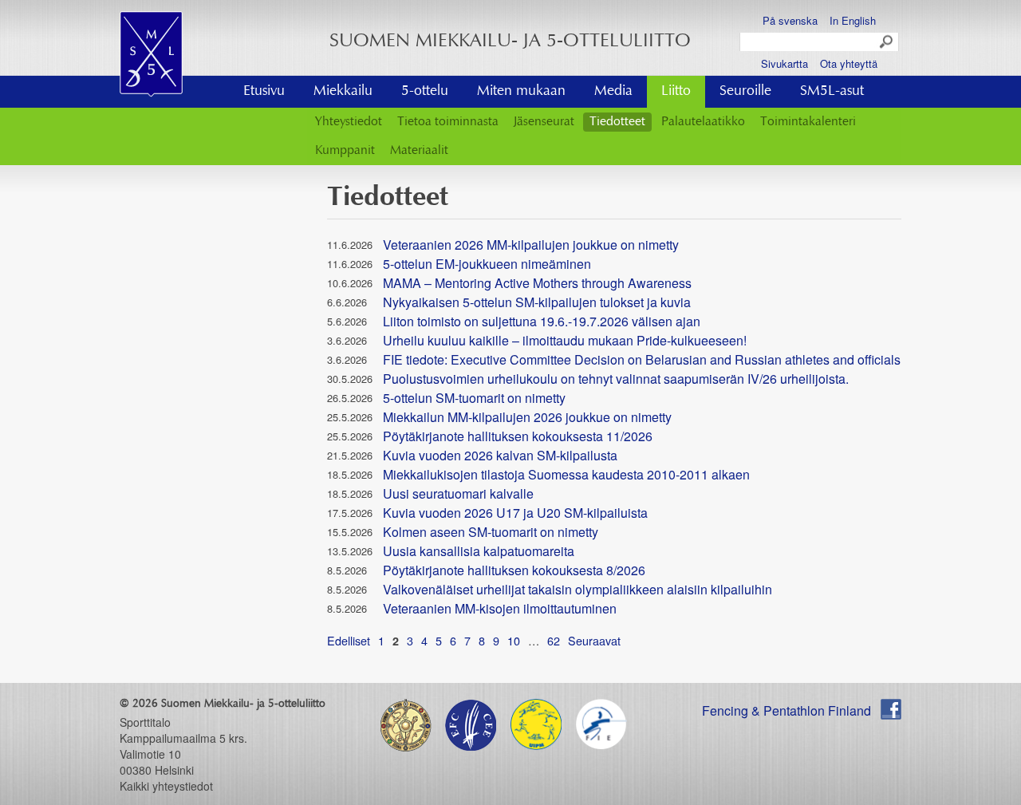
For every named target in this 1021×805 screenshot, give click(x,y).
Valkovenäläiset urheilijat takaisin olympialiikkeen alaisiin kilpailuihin (577, 589)
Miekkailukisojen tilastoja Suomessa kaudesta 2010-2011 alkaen (566, 474)
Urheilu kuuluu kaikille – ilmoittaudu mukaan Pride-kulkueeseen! (565, 340)
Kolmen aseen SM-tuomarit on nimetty (490, 532)
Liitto (676, 92)
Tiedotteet (617, 122)
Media (613, 92)
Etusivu (264, 92)
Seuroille (745, 92)
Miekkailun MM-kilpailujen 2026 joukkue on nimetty (527, 417)
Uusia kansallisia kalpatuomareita (478, 551)
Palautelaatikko (703, 122)
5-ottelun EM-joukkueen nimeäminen (487, 264)
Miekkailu (343, 92)
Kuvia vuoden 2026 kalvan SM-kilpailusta (500, 455)
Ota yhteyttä (848, 63)
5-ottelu (424, 92)
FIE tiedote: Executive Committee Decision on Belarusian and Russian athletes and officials (642, 359)
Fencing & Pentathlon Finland (786, 710)
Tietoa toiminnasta (448, 122)
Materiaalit (419, 150)
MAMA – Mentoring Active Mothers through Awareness (537, 283)
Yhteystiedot (348, 122)
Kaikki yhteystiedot (166, 786)
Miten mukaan (521, 92)
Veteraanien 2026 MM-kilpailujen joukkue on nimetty (531, 244)
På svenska (790, 20)
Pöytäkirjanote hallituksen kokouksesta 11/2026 (517, 436)
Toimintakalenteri (808, 122)
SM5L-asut (832, 92)
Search (887, 42)
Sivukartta (784, 63)
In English (853, 20)
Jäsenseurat (544, 122)
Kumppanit (345, 150)
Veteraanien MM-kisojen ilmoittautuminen (500, 608)
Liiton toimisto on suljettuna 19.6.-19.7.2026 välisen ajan (541, 321)
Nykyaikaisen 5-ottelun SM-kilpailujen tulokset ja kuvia (537, 302)
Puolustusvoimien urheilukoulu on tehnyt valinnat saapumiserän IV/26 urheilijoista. (616, 378)
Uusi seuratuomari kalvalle (458, 493)
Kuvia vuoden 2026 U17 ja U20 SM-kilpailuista (515, 512)
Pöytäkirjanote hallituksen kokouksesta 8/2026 (514, 570)
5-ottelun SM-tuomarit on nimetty (474, 398)
